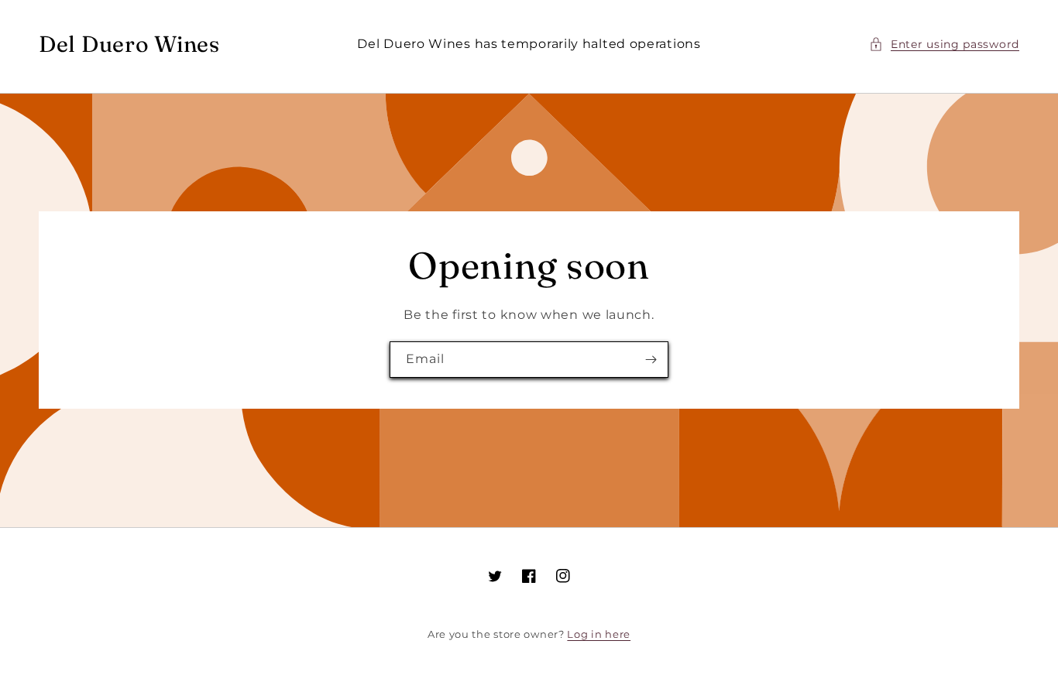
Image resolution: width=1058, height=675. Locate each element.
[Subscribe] (651, 359)
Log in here (598, 634)
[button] (944, 44)
